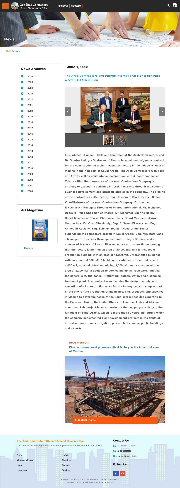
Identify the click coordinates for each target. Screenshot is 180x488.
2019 (30, 116)
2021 (30, 105)
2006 (30, 191)
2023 (30, 93)
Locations (22, 470)
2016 (30, 134)
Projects (63, 5)
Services (66, 470)
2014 (30, 145)
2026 (30, 76)
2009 (30, 174)
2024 (30, 88)
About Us (66, 460)
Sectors (76, 5)
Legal (19, 465)
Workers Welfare (25, 460)
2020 (30, 111)
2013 (30, 151)
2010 (30, 168)
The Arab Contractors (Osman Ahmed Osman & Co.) (51, 441)
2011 (30, 162)
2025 (30, 82)
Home (9, 51)
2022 (30, 99)
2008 (30, 180)
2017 (30, 128)
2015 (30, 139)
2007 (30, 185)
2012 (30, 157)
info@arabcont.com (126, 446)
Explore (28, 248)
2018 (30, 122)
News (17, 51)
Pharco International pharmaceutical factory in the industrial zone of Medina (114, 349)
